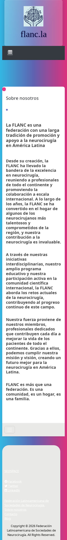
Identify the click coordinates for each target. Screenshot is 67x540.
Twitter (12, 486)
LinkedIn (13, 490)
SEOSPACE (11, 471)
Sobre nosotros (15, 510)
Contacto (10, 514)
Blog (7, 518)
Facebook (14, 481)
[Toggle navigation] (10, 53)
